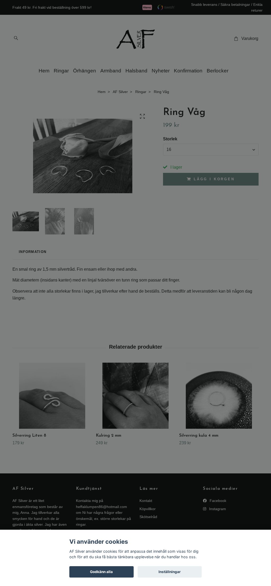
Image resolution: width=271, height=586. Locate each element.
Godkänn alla (101, 572)
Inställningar (170, 572)
